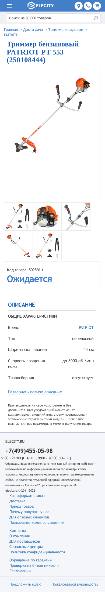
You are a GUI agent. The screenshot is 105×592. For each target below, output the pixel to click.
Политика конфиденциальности (37, 552)
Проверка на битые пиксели (34, 565)
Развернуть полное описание (35, 392)
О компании (19, 536)
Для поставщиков (24, 541)
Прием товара (21, 506)
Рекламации (20, 571)
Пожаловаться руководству (75, 584)
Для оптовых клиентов (29, 517)
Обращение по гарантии (30, 560)
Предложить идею (25, 584)
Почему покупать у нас (29, 512)
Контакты (17, 530)
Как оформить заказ (26, 495)
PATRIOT (86, 327)
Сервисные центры (26, 546)
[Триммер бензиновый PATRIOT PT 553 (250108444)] (52, 134)
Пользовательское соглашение (36, 522)
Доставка (17, 501)
